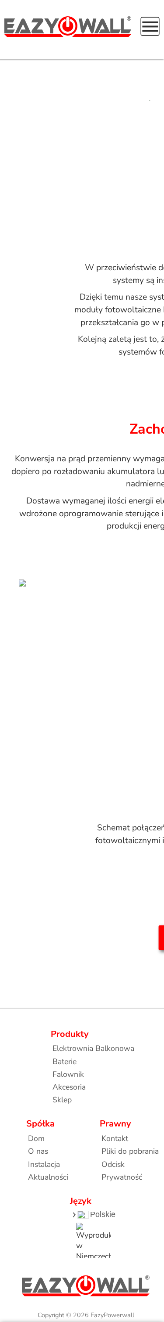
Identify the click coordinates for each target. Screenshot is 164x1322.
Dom (36, 1138)
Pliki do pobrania (130, 1151)
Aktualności (48, 1177)
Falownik (68, 1074)
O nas (38, 1151)
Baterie (64, 1061)
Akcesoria (69, 1087)
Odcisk (113, 1164)
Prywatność (121, 1177)
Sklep (62, 1099)
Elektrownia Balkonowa (93, 1048)
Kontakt (114, 1138)
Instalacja (44, 1164)
